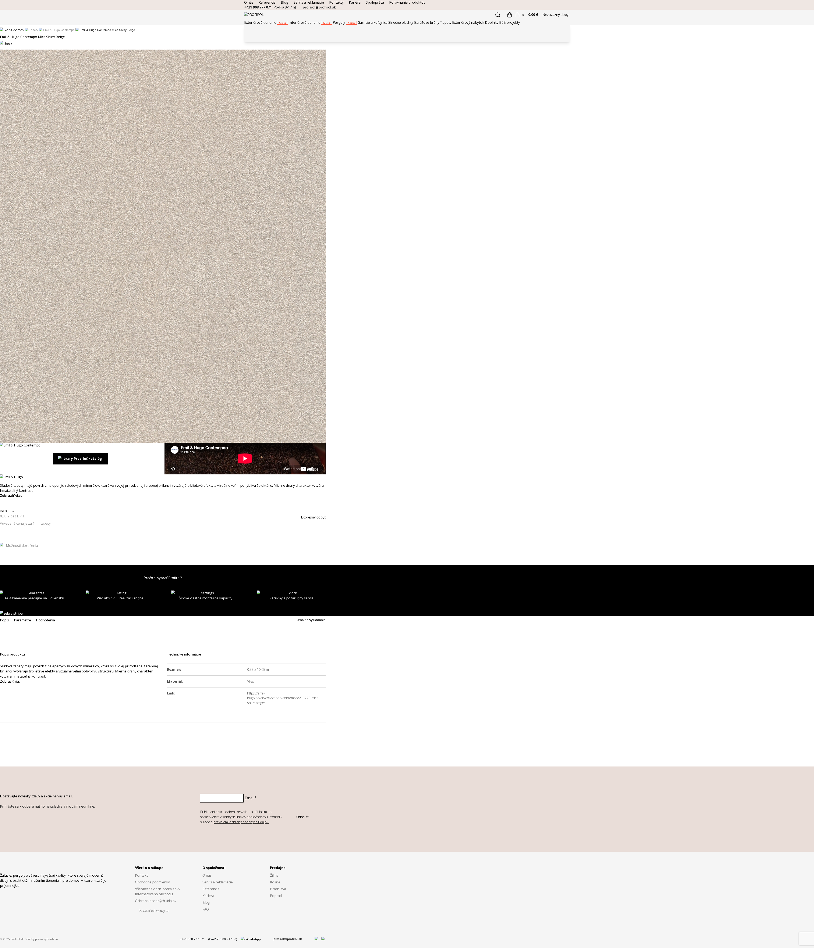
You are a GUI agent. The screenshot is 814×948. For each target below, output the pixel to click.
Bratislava (278, 889)
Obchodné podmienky (152, 882)
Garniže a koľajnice (373, 22)
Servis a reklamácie (309, 2)
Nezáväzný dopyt (556, 14)
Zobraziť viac (11, 495)
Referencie (267, 2)
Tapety (446, 22)
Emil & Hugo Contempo (59, 30)
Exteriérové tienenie (265, 22)
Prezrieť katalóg (88, 458)
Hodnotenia (45, 620)
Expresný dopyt (313, 517)
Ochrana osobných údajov (155, 900)
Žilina (274, 875)
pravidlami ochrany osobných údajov (241, 822)
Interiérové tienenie (309, 22)
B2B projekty (509, 22)
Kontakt (141, 875)
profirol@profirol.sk (319, 7)
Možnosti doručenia (22, 545)
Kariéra (355, 2)
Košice (275, 882)
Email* (251, 797)
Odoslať (302, 817)
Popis (4, 620)
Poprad (276, 895)
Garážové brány (427, 22)
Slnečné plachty (401, 22)
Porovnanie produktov (407, 2)
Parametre (22, 620)
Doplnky (492, 22)
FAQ (205, 909)
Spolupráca (375, 2)
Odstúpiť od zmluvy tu (153, 911)
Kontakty (336, 2)
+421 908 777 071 (270, 7)
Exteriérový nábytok (468, 22)
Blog (284, 2)
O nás (248, 2)
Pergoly (344, 22)
